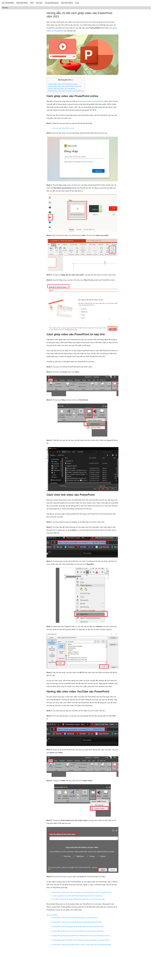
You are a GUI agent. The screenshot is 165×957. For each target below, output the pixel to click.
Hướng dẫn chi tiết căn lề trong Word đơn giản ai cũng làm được (75, 917)
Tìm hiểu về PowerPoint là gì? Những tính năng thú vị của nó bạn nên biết (78, 899)
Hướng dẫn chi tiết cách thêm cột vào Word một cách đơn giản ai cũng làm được (80, 940)
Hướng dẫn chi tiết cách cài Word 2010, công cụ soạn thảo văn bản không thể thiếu (81, 944)
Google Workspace (52, 3)
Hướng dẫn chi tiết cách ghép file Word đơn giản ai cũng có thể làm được (78, 926)
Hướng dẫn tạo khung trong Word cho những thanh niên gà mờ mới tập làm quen (81, 935)
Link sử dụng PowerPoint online (63, 128)
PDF (31, 3)
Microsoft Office (22, 3)
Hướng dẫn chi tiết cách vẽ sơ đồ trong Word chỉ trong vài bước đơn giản (78, 931)
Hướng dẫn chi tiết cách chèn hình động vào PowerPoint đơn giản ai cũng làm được (81, 892)
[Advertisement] (82, 59)
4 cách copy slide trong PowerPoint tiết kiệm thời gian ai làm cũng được (77, 896)
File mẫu (39, 3)
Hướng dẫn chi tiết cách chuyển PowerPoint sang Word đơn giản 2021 (77, 922)
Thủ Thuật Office (8, 3)
